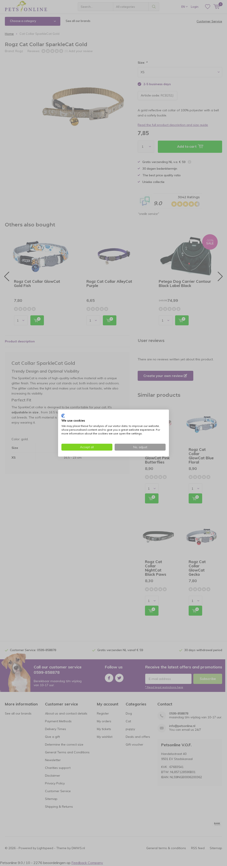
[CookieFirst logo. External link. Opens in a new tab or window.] (63, 416)
